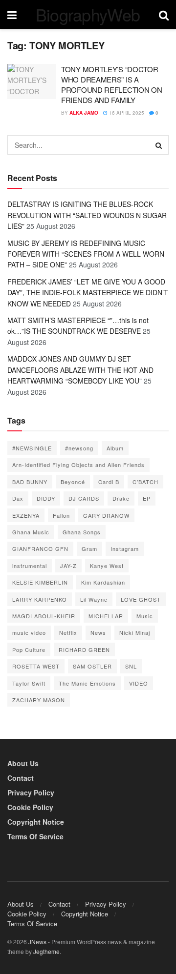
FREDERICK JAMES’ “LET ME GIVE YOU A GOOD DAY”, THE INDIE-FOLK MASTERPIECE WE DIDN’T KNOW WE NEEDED (87, 292)
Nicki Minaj (134, 632)
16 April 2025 (126, 112)
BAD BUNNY (29, 482)
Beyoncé (73, 482)
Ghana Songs (82, 532)
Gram (89, 548)
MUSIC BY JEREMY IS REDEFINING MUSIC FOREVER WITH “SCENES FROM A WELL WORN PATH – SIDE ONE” (85, 254)
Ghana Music (30, 532)
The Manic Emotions (87, 683)
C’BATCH (145, 482)
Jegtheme (46, 951)
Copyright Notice (35, 822)
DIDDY (46, 498)
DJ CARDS (83, 498)
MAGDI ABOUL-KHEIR (43, 616)
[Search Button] (159, 145)
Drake (121, 498)
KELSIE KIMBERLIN (40, 582)
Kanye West (107, 565)
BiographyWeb (88, 14)
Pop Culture (28, 649)
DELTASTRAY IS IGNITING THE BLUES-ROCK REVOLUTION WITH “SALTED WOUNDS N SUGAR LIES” (87, 215)
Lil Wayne (94, 599)
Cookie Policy (30, 807)
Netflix (68, 632)
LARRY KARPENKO (39, 599)
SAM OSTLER (92, 666)
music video (29, 632)
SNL (131, 666)
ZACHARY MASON (38, 700)
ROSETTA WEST (36, 666)
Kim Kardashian (103, 582)
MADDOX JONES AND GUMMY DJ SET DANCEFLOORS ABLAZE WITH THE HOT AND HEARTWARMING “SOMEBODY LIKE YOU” (80, 370)
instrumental (29, 565)
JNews (37, 941)
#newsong (79, 448)
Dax (17, 498)
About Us (23, 763)
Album (115, 448)
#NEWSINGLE (32, 448)
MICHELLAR (105, 616)
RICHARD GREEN (84, 649)
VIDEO (138, 683)
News (98, 632)
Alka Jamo (83, 112)
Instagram (124, 548)
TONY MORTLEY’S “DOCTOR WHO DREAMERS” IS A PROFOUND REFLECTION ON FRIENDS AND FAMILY (111, 84)
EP (147, 498)
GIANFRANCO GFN (40, 548)
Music (144, 616)
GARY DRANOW (106, 515)
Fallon (61, 515)
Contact (20, 778)
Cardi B (108, 482)
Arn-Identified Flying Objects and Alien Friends (78, 464)
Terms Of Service (35, 836)
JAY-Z (68, 565)
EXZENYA (26, 515)
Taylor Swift (28, 683)
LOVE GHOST (141, 599)
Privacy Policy (30, 792)
